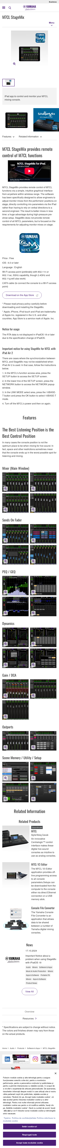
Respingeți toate (29, 1134)
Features (6, 136)
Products (20, 1048)
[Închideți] (55, 1073)
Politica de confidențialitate (24, 1118)
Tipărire (7, 1118)
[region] (29, 1108)
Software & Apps (33, 1048)
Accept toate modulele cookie (29, 1142)
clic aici (7, 1110)
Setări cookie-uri (29, 1126)
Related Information (29, 136)
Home (4, 1048)
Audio (12, 1048)
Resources (28, 1018)
